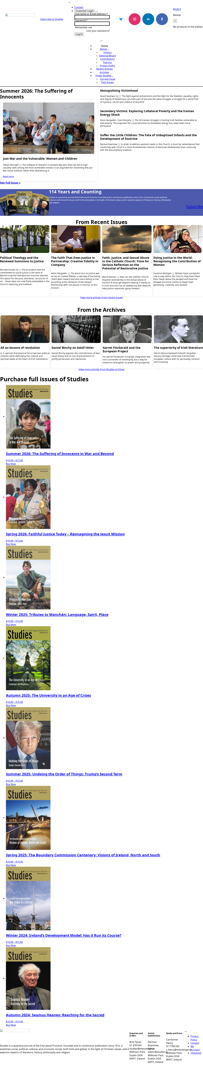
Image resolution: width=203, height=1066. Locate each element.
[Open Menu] (70, 2)
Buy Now (11, 463)
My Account (195, 1048)
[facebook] (162, 19)
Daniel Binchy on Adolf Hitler (73, 347)
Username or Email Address (91, 14)
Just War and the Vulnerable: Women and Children (40, 158)
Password (81, 20)
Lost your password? (98, 30)
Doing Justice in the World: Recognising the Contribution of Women (177, 261)
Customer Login (85, 10)
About (103, 49)
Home (104, 45)
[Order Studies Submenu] (112, 76)
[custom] (121, 19)
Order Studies (103, 75)
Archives (104, 72)
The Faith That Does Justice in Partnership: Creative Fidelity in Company (74, 261)
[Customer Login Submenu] (96, 11)
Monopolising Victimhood (119, 90)
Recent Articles (104, 69)
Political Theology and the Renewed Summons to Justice (22, 259)
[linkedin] (148, 19)
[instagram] (135, 19)
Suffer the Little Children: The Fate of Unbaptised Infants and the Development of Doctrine (148, 137)
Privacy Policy (195, 1038)
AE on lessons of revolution (20, 347)
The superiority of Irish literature (178, 347)
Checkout (196, 1053)
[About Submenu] (108, 49)
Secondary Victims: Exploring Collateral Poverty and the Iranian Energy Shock (147, 112)
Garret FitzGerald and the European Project (121, 349)
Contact (78, 7)
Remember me (83, 27)
